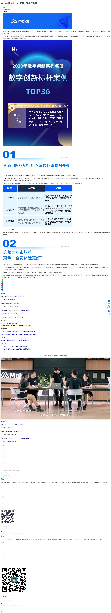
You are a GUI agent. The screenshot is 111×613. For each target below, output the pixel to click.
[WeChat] (55, 280)
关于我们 (5, 499)
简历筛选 (6, 178)
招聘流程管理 (6, 450)
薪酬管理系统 (6, 463)
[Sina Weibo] (55, 284)
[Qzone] (55, 282)
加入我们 (5, 503)
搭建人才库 (5, 452)
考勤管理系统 (6, 467)
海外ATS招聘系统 (6, 454)
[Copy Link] (55, 288)
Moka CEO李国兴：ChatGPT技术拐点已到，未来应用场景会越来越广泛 (16, 310)
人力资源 (8, 317)
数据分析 (5, 492)
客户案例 (5, 501)
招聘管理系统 (6, 448)
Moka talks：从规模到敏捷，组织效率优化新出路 (11, 303)
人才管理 (13, 317)
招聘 (25, 175)
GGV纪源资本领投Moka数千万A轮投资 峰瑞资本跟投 (14, 340)
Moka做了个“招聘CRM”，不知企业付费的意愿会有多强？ (16, 349)
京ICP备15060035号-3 (5, 475)
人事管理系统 (6, 459)
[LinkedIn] (55, 286)
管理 (27, 175)
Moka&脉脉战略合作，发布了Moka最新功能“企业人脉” (12, 296)
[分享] (55, 290)
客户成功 (5, 494)
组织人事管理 (6, 465)
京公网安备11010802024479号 (6, 477)
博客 (4, 507)
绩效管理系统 (6, 461)
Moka (4, 7)
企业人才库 (5, 490)
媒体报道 (5, 11)
